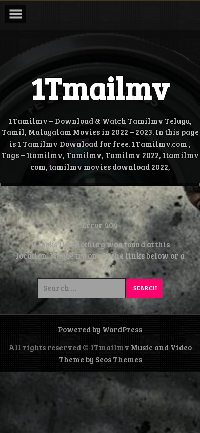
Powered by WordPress (100, 329)
